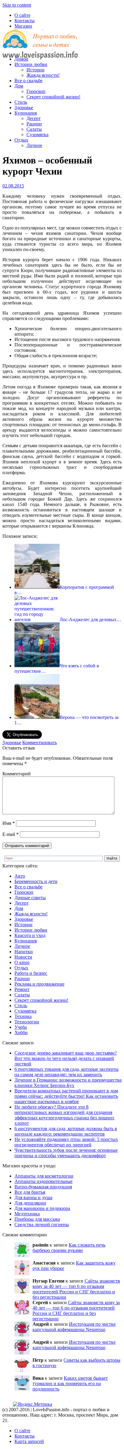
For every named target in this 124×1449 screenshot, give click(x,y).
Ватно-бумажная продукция (43, 1186)
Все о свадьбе (28, 80)
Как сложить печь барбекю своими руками (69, 1247)
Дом (18, 85)
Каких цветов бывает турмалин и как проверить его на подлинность (70, 1383)
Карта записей (29, 1441)
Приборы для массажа (37, 1219)
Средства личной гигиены (41, 1224)
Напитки (23, 951)
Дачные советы (30, 897)
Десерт (33, 118)
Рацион (34, 123)
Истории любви (30, 64)
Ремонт (21, 989)
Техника (23, 1016)
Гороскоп (35, 91)
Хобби (21, 1032)
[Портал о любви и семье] (40, 48)
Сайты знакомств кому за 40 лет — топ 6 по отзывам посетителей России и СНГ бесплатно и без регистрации (76, 1289)
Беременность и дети (35, 881)
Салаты (34, 129)
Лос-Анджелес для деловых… (90, 619)
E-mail (10, 834)
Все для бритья (29, 1192)
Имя (8, 823)
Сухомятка (37, 134)
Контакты (24, 20)
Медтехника (27, 1213)
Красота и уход (29, 935)
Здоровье (23, 107)
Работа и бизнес (30, 973)
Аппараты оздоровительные (43, 1181)
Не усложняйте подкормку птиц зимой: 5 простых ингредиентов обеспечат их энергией (66, 1142)
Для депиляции (30, 1202)
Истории (35, 69)
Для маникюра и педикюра (42, 1208)
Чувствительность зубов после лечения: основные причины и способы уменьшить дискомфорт (66, 1153)
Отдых (21, 139)
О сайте (22, 15)
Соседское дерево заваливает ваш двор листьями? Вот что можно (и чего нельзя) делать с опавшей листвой (65, 1058)
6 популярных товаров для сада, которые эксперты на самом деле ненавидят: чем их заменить (66, 1072)
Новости (23, 957)
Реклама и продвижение (39, 983)
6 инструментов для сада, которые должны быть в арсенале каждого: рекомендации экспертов (65, 1131)
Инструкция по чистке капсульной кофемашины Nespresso (74, 1327)
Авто (19, 876)
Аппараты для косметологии (43, 1175)
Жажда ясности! (43, 75)
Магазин (23, 25)
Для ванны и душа (33, 1197)
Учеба (20, 1027)
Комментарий (16, 773)
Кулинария (25, 112)
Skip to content (16, 4)
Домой (21, 58)
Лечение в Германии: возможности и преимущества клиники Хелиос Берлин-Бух (68, 1082)
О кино (21, 962)
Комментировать (39, 742)
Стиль (20, 102)
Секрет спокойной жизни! (53, 96)
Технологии (26, 1021)
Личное (34, 145)
